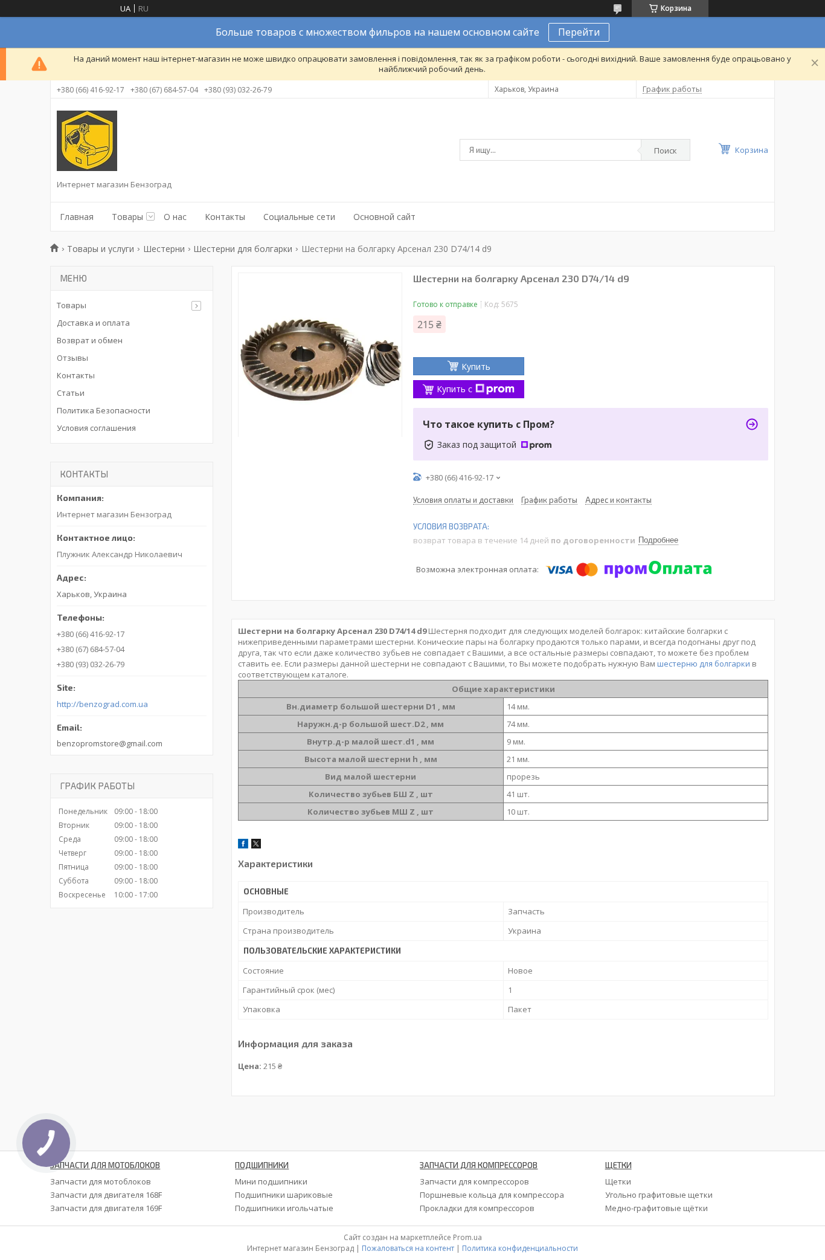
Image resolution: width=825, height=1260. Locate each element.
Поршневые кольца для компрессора (492, 1194)
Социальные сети (299, 216)
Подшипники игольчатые (284, 1208)
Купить (475, 366)
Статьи (71, 392)
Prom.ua (467, 1237)
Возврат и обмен (90, 340)
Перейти (579, 32)
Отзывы (72, 357)
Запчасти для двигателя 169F (106, 1208)
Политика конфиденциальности (520, 1248)
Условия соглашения (96, 427)
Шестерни (164, 249)
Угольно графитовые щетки (659, 1194)
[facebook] (243, 845)
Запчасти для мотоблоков (100, 1181)
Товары (127, 216)
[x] (256, 845)
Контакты (225, 216)
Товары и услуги (100, 249)
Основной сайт (384, 216)
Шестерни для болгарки (242, 249)
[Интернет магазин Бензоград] (87, 141)
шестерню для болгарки (703, 663)
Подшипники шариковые (284, 1194)
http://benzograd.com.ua (102, 704)
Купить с (454, 389)
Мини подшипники (271, 1181)
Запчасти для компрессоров (474, 1181)
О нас (175, 216)
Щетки (618, 1181)
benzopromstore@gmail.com (109, 743)
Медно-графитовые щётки (656, 1208)
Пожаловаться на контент (408, 1248)
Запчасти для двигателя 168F (106, 1194)
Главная (77, 216)
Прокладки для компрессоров (477, 1208)
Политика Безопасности (103, 410)
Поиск (665, 150)
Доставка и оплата (93, 322)
